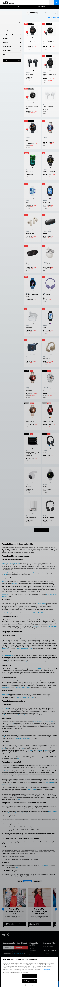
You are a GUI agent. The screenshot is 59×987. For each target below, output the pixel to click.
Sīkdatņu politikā (46, 969)
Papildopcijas (30, 985)
